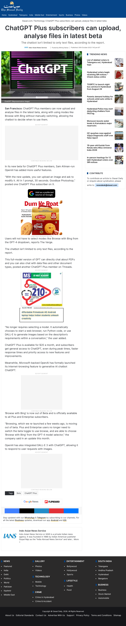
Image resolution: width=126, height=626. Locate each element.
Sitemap (117, 615)
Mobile (38, 582)
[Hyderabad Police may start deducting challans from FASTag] (119, 111)
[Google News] (31, 501)
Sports (61, 15)
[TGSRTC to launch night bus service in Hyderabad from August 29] (119, 87)
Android (54, 520)
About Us (9, 615)
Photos (77, 15)
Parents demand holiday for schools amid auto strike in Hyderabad (100, 98)
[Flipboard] (52, 502)
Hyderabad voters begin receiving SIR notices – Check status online (98, 74)
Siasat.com (27, 21)
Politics (7, 578)
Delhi (6, 574)
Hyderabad (12, 15)
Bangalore (103, 578)
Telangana (23, 15)
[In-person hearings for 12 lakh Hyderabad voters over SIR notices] (119, 160)
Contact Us (41, 615)
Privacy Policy (82, 615)
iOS (64, 520)
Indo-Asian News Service (38, 47)
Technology (39, 21)
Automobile (103, 598)
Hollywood (72, 570)
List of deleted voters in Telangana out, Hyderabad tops (99, 62)
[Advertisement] (41, 142)
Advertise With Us (56, 615)
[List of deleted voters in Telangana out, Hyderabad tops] (119, 62)
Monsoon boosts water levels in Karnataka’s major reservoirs (99, 123)
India (31, 15)
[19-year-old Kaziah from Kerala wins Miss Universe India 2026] (119, 147)
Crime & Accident (43, 601)
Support (70, 615)
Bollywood (72, 566)
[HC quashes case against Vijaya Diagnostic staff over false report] (119, 135)
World (6, 582)
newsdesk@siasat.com (106, 185)
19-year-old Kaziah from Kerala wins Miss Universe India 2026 (99, 147)
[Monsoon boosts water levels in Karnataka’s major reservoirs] (119, 123)
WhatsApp (29, 517)
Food (69, 590)
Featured (8, 566)
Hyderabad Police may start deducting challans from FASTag (100, 111)
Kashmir (7, 590)
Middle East (39, 15)
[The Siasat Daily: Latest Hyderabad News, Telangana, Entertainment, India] (12, 6)
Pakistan (8, 586)
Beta (19, 493)
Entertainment (51, 15)
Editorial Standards (25, 615)
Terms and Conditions (101, 615)
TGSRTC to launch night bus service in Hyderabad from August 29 (99, 86)
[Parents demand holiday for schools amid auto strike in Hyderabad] (119, 99)
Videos (84, 15)
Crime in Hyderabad (44, 597)
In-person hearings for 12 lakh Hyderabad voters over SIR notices (100, 159)
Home (4, 15)
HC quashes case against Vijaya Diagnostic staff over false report (100, 135)
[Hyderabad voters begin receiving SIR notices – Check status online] (119, 74)
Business (69, 15)
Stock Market (104, 594)
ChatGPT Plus (31, 493)
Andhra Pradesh (105, 570)
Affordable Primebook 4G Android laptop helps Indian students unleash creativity (40, 315)
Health (70, 586)
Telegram (41, 517)
